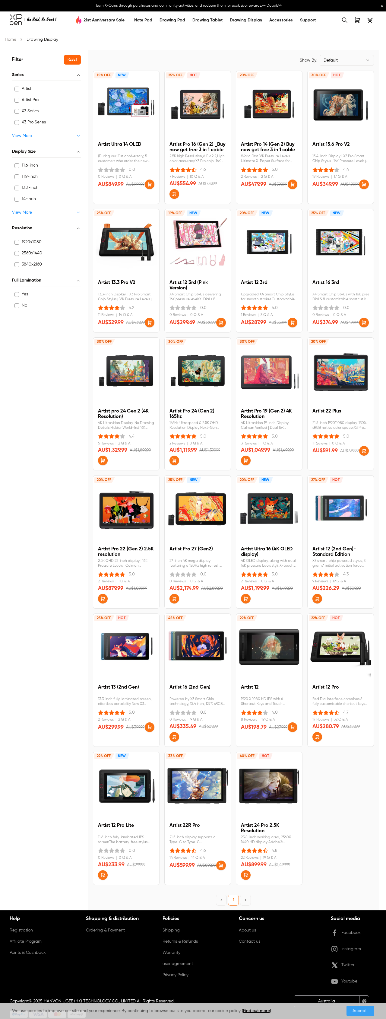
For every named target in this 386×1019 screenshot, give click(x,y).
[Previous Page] (221, 900)
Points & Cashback (28, 953)
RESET (72, 60)
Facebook (351, 933)
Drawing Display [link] (42, 39)
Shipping (171, 930)
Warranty (171, 953)
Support (308, 20)
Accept (360, 1011)
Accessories (281, 20)
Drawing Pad (172, 20)
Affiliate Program (26, 941)
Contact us (249, 941)
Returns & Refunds (180, 941)
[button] (149, 184)
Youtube (349, 981)
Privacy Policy (175, 975)
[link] (33, 20)
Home (10, 39)
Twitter (347, 965)
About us (247, 930)
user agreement (178, 964)
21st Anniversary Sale (104, 20)
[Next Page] (245, 900)
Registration (21, 930)
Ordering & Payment (105, 930)
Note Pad (143, 20)
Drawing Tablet (207, 20)
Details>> (274, 6)
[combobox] (347, 60)
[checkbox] (16, 89)
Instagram (351, 949)
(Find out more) (256, 1011)
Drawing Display (246, 20)
